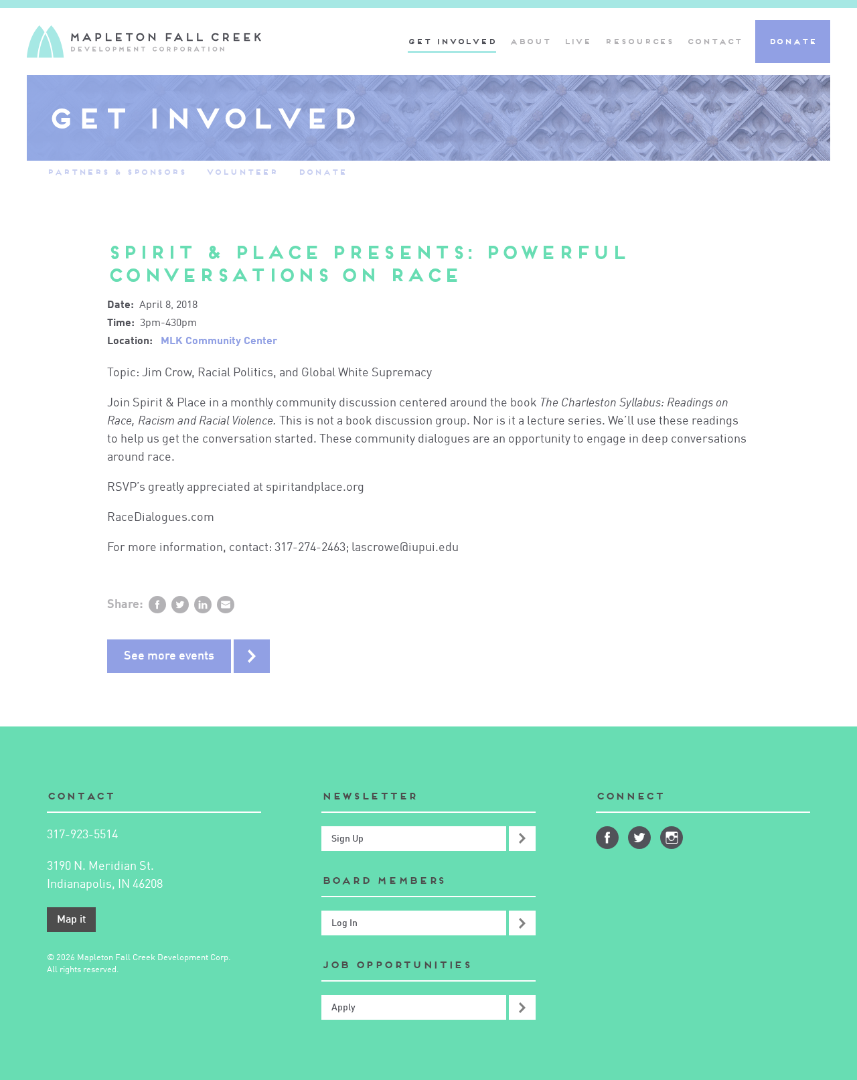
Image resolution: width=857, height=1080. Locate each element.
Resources (639, 41)
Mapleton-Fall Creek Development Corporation (144, 41)
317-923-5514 (82, 835)
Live (578, 41)
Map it (71, 920)
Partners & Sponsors (116, 171)
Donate (793, 41)
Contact (714, 41)
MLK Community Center (219, 341)
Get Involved (452, 41)
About (530, 41)
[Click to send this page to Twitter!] (180, 604)
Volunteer (242, 171)
